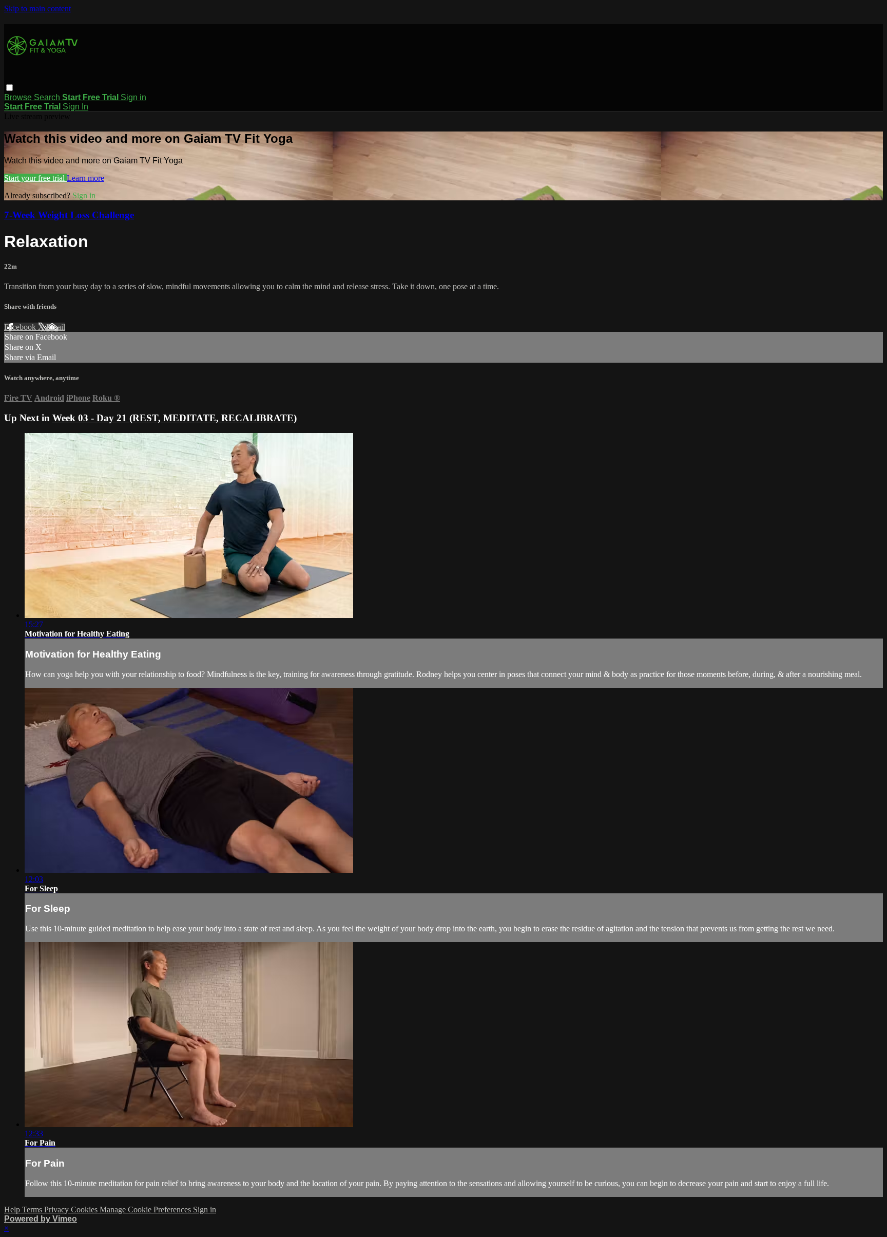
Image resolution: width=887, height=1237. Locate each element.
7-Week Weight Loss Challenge (69, 215)
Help (13, 1209)
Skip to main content (37, 8)
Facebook (21, 327)
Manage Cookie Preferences (146, 1209)
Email (55, 327)
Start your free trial (35, 178)
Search (48, 97)
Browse (19, 97)
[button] (9, 87)
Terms (33, 1209)
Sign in (133, 97)
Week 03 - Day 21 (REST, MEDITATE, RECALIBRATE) (174, 418)
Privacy (57, 1209)
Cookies (85, 1209)
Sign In (75, 106)
